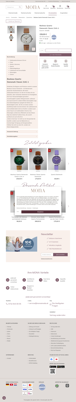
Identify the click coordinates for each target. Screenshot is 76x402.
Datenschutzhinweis (46, 258)
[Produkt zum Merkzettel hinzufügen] (58, 50)
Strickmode (9, 329)
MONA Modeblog (33, 363)
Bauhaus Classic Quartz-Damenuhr (38, 175)
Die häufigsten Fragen (58, 304)
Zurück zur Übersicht (14, 21)
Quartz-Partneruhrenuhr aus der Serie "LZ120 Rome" (56, 218)
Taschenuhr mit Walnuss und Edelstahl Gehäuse (19, 218)
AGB (52, 329)
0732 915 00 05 (14, 304)
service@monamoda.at (38, 303)
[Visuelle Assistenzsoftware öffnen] (66, 385)
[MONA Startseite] (32, 7)
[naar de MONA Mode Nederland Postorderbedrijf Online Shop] (15, 385)
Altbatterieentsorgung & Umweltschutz (60, 341)
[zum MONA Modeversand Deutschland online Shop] (7, 385)
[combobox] (14, 7)
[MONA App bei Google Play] (61, 366)
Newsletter (31, 334)
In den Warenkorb (56, 54)
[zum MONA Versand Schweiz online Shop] (11, 385)
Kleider (8, 341)
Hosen (8, 336)
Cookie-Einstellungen (56, 336)
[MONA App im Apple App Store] (53, 366)
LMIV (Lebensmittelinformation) (58, 345)
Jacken (8, 331)
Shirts (8, 334)
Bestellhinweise (33, 360)
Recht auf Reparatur (56, 350)
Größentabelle (32, 358)
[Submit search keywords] (20, 7)
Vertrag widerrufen (57, 315)
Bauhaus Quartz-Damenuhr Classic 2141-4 (19, 175)
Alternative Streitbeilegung (57, 343)
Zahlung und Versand (34, 326)
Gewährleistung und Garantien (58, 338)
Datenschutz (54, 334)
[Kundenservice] (4, 398)
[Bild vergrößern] (33, 49)
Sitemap (9, 326)
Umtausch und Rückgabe (35, 329)
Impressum (53, 331)
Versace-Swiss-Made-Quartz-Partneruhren (38, 218)
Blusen (8, 338)
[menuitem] (13, 13)
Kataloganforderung (34, 336)
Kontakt (9, 358)
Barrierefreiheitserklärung (57, 348)
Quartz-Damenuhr (56, 174)
